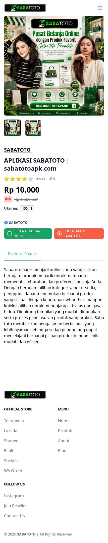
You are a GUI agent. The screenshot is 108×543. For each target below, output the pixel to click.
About (64, 440)
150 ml (27, 208)
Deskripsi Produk (22, 253)
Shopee (11, 440)
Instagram (14, 495)
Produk (65, 430)
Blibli (8, 450)
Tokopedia (14, 420)
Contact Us (14, 515)
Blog (62, 450)
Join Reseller (15, 505)
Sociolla (11, 460)
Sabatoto (12, 269)
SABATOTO (17, 149)
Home (64, 420)
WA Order (13, 470)
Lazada (10, 430)
